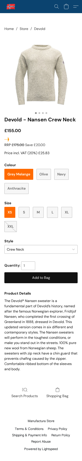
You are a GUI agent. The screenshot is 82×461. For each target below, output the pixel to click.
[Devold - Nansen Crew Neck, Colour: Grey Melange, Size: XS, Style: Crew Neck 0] (41, 73)
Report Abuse (41, 441)
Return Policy (60, 435)
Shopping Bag (57, 396)
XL (67, 212)
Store (24, 28)
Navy (61, 174)
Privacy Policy (57, 429)
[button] (11, 6)
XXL (10, 226)
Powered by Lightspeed (41, 449)
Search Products (24, 396)
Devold (39, 28)
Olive (43, 174)
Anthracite (16, 188)
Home (9, 28)
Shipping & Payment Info (29, 435)
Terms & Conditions (29, 429)
